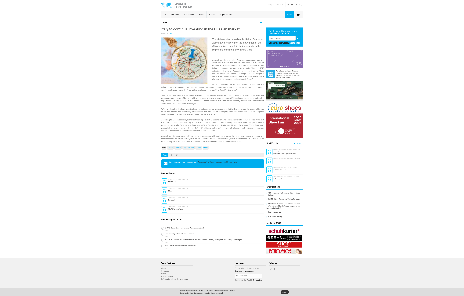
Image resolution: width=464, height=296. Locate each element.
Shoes (205, 148)
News (201, 15)
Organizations (226, 15)
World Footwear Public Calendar (287, 71)
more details (219, 293)
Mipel (170, 191)
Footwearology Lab (275, 212)
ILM (274, 161)
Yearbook (175, 15)
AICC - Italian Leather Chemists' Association (180, 246)
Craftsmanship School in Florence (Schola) (179, 234)
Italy (171, 33)
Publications (189, 15)
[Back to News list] (261, 22)
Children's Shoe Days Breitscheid (284, 153)
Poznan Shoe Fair (279, 170)
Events (212, 15)
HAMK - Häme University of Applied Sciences (284, 199)
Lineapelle (171, 200)
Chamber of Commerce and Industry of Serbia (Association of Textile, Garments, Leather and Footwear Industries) (283, 206)
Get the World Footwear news (247, 268)
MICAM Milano (173, 182)
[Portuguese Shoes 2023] (284, 90)
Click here (279, 73)
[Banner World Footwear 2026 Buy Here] (284, 59)
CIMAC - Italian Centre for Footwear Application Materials (184, 228)
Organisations (188, 148)
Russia (198, 148)
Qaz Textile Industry (275, 217)
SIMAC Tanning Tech (175, 209)
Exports (178, 148)
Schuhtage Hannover (280, 179)
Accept (285, 292)
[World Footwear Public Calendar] (270, 74)
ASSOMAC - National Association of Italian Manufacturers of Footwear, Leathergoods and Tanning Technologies (203, 240)
